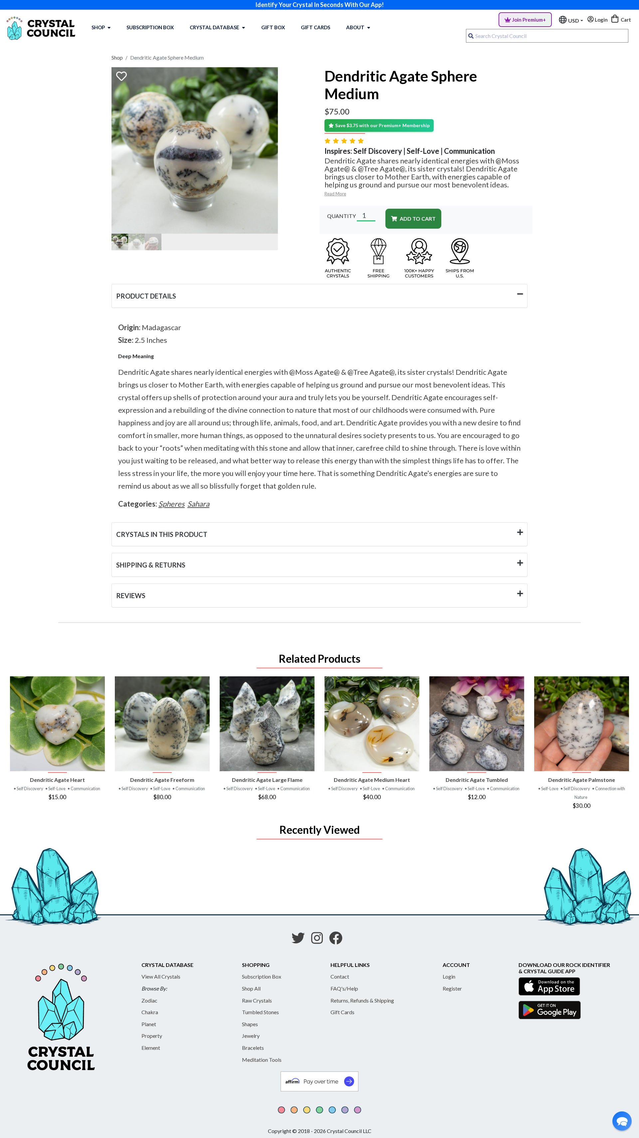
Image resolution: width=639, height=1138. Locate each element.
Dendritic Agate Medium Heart (372, 780)
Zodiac (149, 1000)
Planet (148, 1024)
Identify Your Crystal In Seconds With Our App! (319, 4)
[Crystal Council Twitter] (301, 940)
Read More (335, 193)
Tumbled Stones (260, 1012)
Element (150, 1047)
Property (151, 1035)
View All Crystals (160, 976)
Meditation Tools (262, 1059)
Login (449, 976)
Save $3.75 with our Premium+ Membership (382, 125)
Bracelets (253, 1047)
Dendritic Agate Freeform (162, 780)
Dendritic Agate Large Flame (267, 780)
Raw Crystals (257, 1000)
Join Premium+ (529, 20)
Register (452, 988)
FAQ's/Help (344, 988)
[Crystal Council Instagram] (319, 940)
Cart (625, 20)
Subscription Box (150, 27)
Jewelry (251, 1035)
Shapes (250, 1024)
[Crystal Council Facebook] (338, 940)
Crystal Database (214, 27)
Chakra (149, 1012)
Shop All (251, 988)
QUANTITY (341, 216)
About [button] (355, 27)
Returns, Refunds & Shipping (362, 1000)
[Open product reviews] (344, 140)
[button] (622, 1121)
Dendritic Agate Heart (57, 780)
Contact (339, 976)
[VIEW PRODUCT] (57, 723)
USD (573, 20)
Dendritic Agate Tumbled (477, 780)
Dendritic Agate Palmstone (581, 780)
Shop (98, 27)
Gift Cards (315, 27)
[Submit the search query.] (471, 36)
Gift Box (273, 27)
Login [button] (601, 20)
